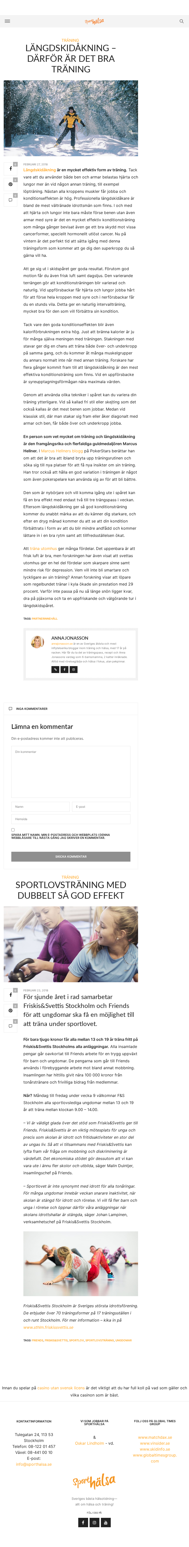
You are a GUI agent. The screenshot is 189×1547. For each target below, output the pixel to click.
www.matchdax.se (155, 1437)
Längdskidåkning (39, 169)
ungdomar (123, 1340)
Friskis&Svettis (56, 1340)
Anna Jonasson (69, 638)
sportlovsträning (99, 1340)
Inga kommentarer (31, 709)
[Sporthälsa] (94, 21)
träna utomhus (43, 548)
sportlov (76, 1340)
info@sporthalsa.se (34, 1464)
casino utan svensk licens (61, 1387)
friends (37, 1340)
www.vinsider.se (155, 1443)
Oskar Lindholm (89, 1443)
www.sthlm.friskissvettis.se (48, 1327)
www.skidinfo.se (155, 1449)
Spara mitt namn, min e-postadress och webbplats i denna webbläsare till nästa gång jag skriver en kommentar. (60, 836)
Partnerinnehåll (45, 618)
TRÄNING (70, 40)
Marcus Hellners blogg (62, 450)
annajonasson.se (62, 643)
